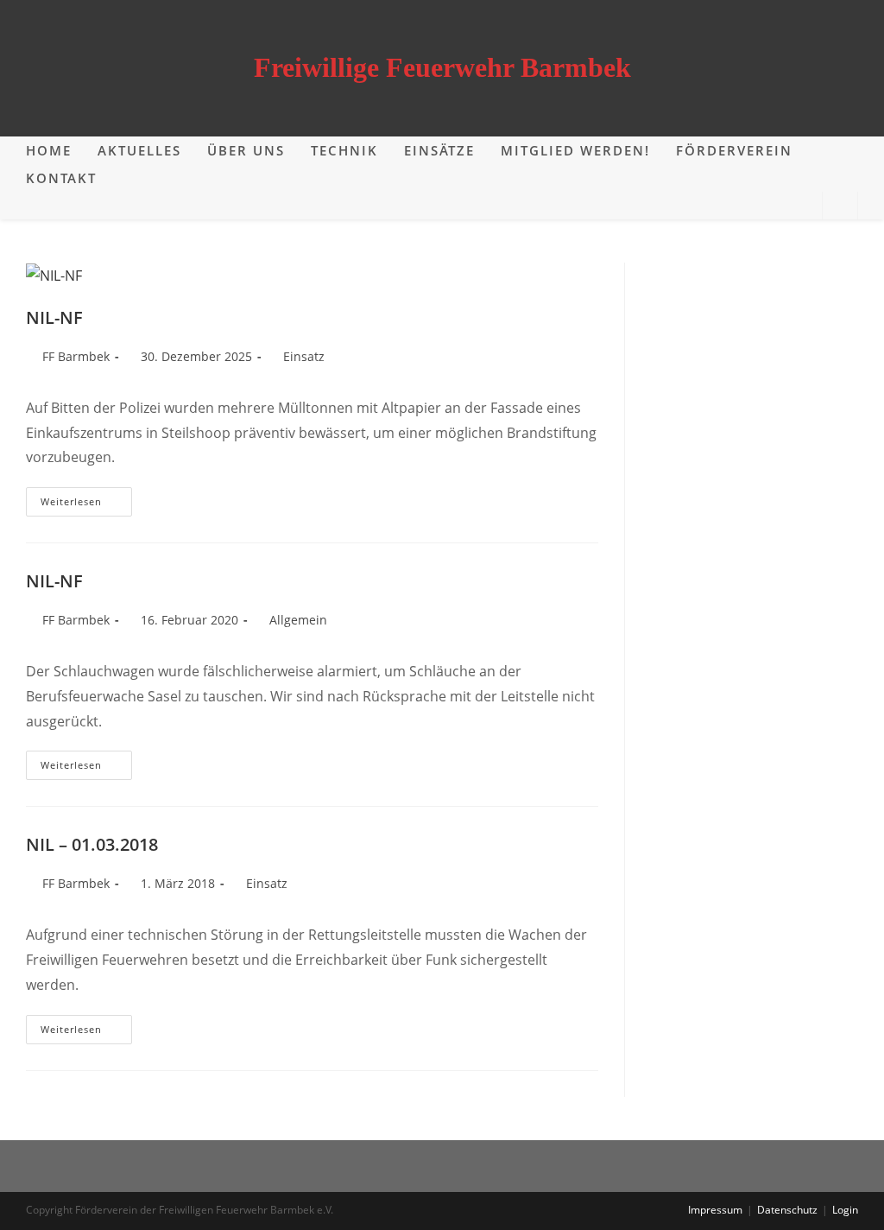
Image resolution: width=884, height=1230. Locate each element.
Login (845, 1209)
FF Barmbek (76, 356)
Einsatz (304, 356)
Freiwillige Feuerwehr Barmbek (442, 67)
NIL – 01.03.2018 (92, 844)
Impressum (715, 1209)
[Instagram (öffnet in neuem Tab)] (799, 205)
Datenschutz (787, 1209)
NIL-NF (54, 317)
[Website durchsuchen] (840, 206)
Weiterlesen (71, 501)
